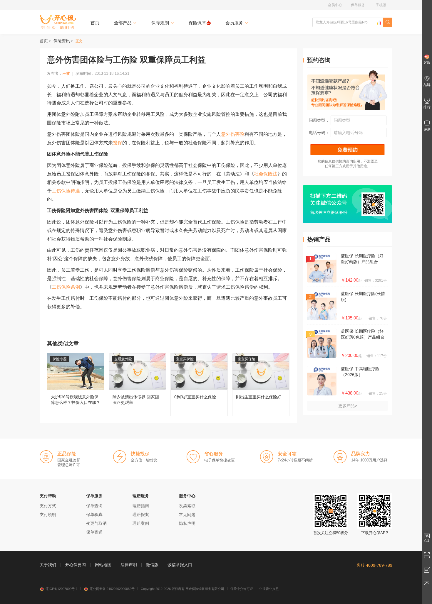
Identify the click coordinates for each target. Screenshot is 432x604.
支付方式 (48, 505)
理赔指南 (141, 505)
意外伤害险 (233, 134)
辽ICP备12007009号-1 (62, 589)
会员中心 (335, 5)
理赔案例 (141, 523)
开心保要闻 (75, 564)
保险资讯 (61, 40)
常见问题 (187, 514)
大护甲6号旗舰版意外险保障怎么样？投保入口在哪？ (75, 384)
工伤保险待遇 (66, 190)
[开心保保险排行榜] (379, 23)
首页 (95, 22)
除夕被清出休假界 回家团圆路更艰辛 (137, 384)
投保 (117, 142)
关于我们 (48, 564)
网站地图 (103, 564)
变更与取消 (96, 523)
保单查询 (94, 505)
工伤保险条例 (66, 287)
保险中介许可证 (241, 589)
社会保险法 (265, 173)
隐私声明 (187, 523)
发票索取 (187, 505)
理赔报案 (141, 514)
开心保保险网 (58, 22)
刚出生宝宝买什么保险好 (260, 384)
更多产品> (347, 405)
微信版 (152, 564)
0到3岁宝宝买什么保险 (199, 384)
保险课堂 (197, 22)
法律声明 (128, 564)
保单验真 (94, 514)
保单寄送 (94, 532)
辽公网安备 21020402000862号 (112, 589)
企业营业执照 (269, 589)
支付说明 (48, 514)
